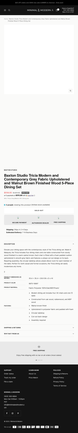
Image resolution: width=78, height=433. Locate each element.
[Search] (9, 10)
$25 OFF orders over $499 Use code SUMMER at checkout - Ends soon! (39, 2)
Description (9, 244)
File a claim (8, 382)
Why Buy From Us (11, 334)
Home (6, 19)
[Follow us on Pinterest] (18, 413)
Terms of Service (59, 386)
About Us (32, 374)
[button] (39, 195)
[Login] (52, 10)
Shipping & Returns (12, 327)
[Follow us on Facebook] (7, 413)
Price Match (33, 378)
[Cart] (57, 10)
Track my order (10, 378)
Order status (9, 374)
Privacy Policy (58, 382)
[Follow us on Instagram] (12, 413)
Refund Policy (58, 378)
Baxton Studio (10, 170)
